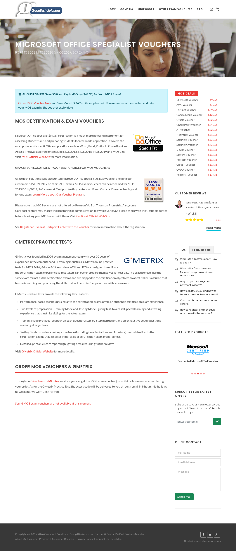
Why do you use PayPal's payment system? (195, 283)
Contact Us (102, 538)
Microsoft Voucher (197, 99)
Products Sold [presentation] (201, 249)
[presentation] (171, 353)
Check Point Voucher (197, 124)
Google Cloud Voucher (197, 114)
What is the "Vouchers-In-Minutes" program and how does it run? (196, 272)
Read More (213, 227)
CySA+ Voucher (197, 169)
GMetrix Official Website (37, 351)
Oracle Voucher (197, 119)
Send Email (184, 496)
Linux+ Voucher (197, 149)
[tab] (184, 249)
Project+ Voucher (197, 159)
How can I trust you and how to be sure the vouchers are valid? (199, 292)
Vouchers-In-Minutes (45, 381)
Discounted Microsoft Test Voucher (198, 361)
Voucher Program (39, 538)
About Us (20, 538)
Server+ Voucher (197, 154)
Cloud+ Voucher (197, 164)
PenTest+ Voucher (197, 174)
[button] (192, 373)
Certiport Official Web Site (93, 216)
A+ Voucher (197, 129)
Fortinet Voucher (197, 109)
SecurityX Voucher (197, 144)
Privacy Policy (85, 538)
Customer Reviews (63, 538)
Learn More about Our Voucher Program (58, 194)
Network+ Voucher (197, 134)
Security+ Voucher (197, 139)
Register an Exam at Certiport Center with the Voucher (54, 227)
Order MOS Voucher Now (34, 103)
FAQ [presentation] (184, 249)
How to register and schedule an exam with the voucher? (198, 311)
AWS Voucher (197, 104)
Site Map (117, 538)
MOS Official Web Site (36, 156)
